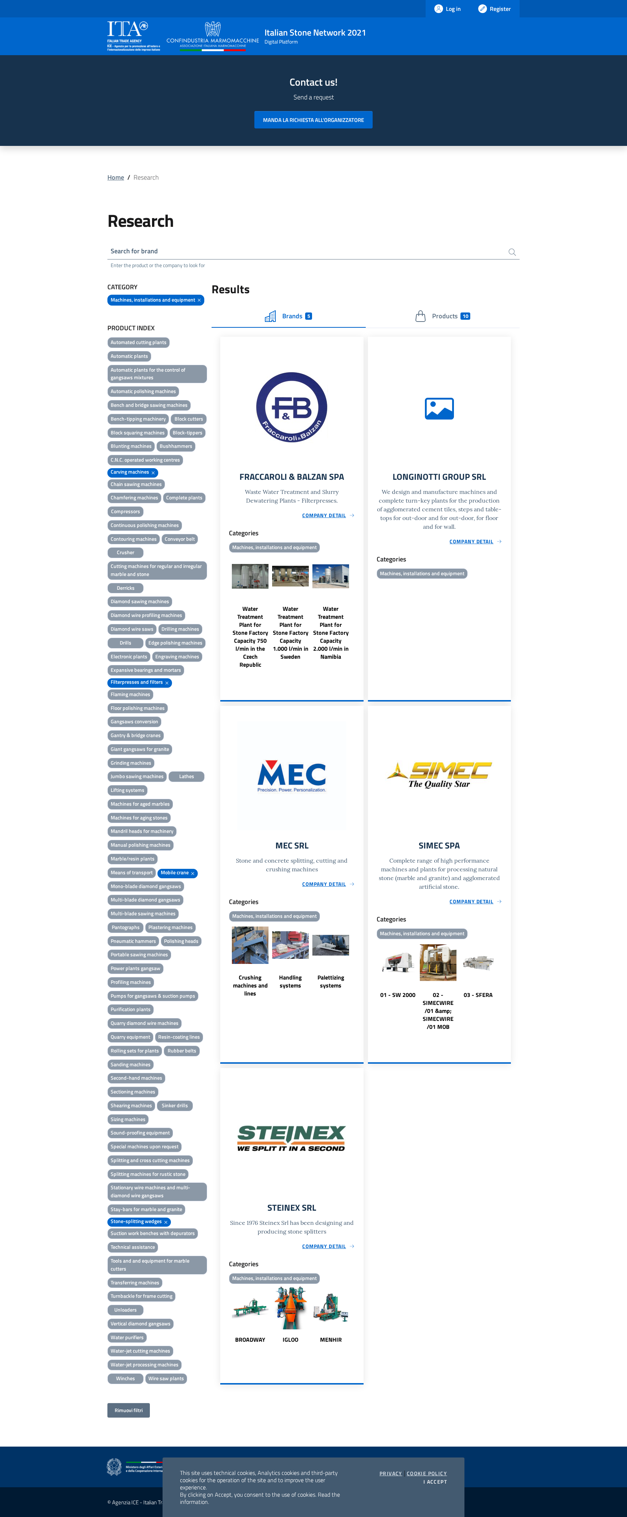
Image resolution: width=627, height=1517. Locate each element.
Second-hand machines (136, 1077)
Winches (125, 1378)
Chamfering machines (134, 497)
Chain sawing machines (136, 484)
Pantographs (126, 927)
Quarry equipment (130, 1036)
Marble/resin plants (133, 858)
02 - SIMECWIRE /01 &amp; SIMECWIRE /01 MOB (438, 1010)
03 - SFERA (478, 994)
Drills (125, 642)
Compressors (125, 511)
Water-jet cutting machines (140, 1350)
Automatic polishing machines (143, 391)
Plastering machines (170, 927)
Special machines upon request (145, 1146)
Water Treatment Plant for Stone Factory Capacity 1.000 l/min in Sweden (290, 632)
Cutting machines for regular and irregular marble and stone (156, 570)
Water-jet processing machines (145, 1364)
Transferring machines (135, 1282)
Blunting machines (131, 446)
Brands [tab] (296, 316)
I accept (435, 1481)
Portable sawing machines (139, 954)
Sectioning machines (133, 1091)
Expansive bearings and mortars (146, 670)
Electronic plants (129, 656)
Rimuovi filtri (129, 1410)
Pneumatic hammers (133, 941)
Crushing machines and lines (250, 985)
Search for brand (134, 251)
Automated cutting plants (139, 342)
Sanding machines (131, 1064)
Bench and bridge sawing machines (149, 405)
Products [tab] (450, 316)
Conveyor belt (180, 539)
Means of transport (132, 872)
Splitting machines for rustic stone (148, 1174)
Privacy (391, 1473)
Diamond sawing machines (140, 601)
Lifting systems (127, 790)
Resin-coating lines (179, 1036)
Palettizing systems (330, 981)
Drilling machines (180, 629)
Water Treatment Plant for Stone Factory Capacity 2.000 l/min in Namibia (331, 632)
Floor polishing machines (138, 708)
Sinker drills (175, 1105)
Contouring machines (134, 539)
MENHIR (331, 1339)
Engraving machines (177, 656)
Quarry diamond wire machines (145, 1023)
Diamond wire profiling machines (146, 615)
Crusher (125, 552)
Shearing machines (131, 1105)
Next (360, 612)
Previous (223, 612)
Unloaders (125, 1309)
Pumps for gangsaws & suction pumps (153, 995)
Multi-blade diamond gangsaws (145, 899)
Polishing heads (181, 941)
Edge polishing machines (175, 642)
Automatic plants (129, 356)
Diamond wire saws (132, 629)
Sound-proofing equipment (140, 1132)
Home (115, 177)
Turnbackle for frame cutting (141, 1296)
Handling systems (290, 981)
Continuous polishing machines (145, 525)
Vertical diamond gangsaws (141, 1323)
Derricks (126, 588)
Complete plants (184, 497)
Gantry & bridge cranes (136, 735)
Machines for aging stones (139, 817)
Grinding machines (131, 762)
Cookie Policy (427, 1473)
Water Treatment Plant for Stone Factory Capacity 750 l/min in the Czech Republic (250, 636)
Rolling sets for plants (135, 1050)
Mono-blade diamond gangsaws (146, 886)
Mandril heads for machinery (142, 831)
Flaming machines (130, 694)
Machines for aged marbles (140, 803)
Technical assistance (133, 1247)
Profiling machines (131, 982)
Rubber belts (182, 1050)
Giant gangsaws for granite (140, 749)
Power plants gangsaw (135, 968)
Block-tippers (187, 432)
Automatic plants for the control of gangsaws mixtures (148, 373)
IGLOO (290, 1339)
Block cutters (189, 418)
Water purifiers (127, 1337)
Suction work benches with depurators (153, 1233)
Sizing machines (128, 1119)
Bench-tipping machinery (138, 418)
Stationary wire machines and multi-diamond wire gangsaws (150, 1191)
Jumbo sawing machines (137, 776)
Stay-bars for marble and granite (146, 1209)
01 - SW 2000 (397, 994)
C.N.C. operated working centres (145, 459)
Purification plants (131, 1009)
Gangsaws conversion (134, 721)
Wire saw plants (166, 1378)
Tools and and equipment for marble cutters (150, 1264)
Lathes (186, 776)
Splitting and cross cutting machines (150, 1160)
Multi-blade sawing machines (143, 913)
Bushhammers (176, 446)
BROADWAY (250, 1339)
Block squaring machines (138, 432)
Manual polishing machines (141, 845)
